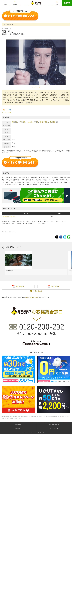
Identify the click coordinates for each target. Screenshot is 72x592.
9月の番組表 (55, 286)
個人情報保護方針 (54, 424)
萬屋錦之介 (15, 122)
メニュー (6, 4)
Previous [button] (2, 62)
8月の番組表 (20, 286)
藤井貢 (42, 122)
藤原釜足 (52, 122)
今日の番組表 (37, 291)
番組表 (57, 4)
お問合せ (15, 4)
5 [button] (39, 87)
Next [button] (69, 61)
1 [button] (32, 87)
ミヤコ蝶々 (29, 122)
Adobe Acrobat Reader (32, 297)
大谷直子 (22, 122)
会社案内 (18, 424)
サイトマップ (54, 428)
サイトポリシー (18, 428)
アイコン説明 (7, 112)
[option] (36, 62)
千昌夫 (47, 122)
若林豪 (36, 122)
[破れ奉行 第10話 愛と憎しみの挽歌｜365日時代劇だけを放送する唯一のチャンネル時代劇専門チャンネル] (64, 236)
